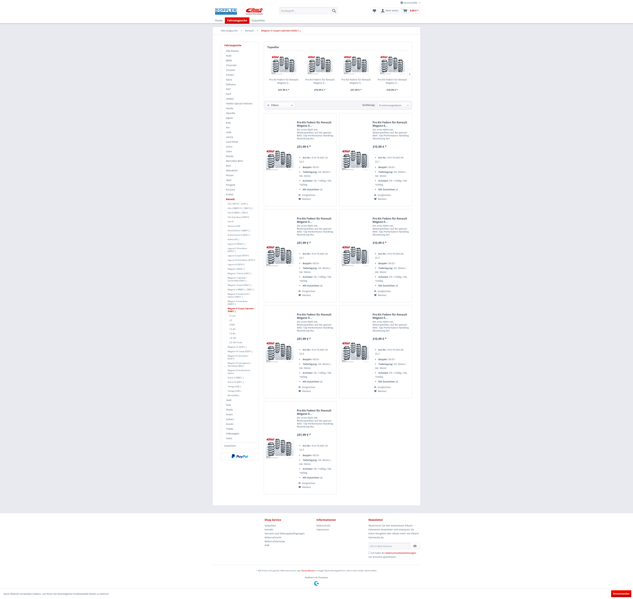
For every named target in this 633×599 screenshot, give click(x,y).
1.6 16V (232, 338)
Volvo (229, 438)
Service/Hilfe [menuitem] (410, 2)
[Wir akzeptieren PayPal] (240, 456)
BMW (229, 60)
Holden (230, 98)
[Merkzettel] (374, 10)
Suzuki (229, 424)
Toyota (229, 428)
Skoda (229, 409)
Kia (227, 127)
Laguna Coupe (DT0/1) (238, 255)
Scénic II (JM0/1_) (236, 377)
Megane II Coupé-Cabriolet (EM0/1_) (241, 310)
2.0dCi (232, 324)
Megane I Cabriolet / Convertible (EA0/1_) (237, 279)
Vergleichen (308, 195)
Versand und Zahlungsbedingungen (285, 533)
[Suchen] (334, 10)
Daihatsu (231, 84)
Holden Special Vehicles (239, 103)
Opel (228, 180)
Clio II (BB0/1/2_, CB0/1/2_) (240, 208)
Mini (228, 165)
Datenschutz (323, 525)
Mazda (229, 156)
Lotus (229, 151)
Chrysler (230, 70)
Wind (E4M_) (233, 395)
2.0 (230, 320)
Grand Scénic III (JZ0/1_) (239, 235)
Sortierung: (368, 105)
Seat (228, 404)
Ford (228, 93)
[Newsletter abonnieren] (415, 546)
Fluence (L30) (234, 226)
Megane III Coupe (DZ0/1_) (240, 351)
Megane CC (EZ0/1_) (237, 347)
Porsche (230, 189)
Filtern (275, 105)
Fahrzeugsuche (232, 45)
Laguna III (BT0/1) (236, 264)
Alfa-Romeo (232, 50)
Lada (228, 132)
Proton (229, 194)
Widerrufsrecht (273, 537)
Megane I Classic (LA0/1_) (240, 273)
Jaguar (229, 117)
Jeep (228, 122)
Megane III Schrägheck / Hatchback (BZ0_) (239, 364)
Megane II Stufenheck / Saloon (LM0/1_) (239, 295)
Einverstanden (621, 593)
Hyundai (230, 113)
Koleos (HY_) (233, 239)
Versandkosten (308, 570)
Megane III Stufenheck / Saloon (239, 372)
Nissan (230, 175)
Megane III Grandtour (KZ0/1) (238, 357)
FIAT (228, 89)
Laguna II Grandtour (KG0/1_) (237, 249)
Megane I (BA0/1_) (236, 269)
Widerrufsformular (275, 541)
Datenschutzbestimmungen (401, 552)
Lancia (229, 137)
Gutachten (230, 445)
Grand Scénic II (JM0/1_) (239, 230)
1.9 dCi (232, 333)
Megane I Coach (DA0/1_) (240, 285)
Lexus (229, 146)
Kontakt (269, 529)
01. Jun (232, 315)
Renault (230, 199)
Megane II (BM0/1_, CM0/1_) (241, 289)
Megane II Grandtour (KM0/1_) (238, 302)
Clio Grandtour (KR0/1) (238, 217)
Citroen (230, 74)
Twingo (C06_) (234, 386)
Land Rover (232, 141)
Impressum (322, 529)
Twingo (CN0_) (234, 391)
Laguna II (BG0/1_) (236, 243)
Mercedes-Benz (234, 160)
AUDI (228, 55)
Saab (228, 400)
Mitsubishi (232, 170)
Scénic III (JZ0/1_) (236, 382)
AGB (267, 545)
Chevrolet (231, 65)
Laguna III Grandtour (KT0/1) (241, 260)
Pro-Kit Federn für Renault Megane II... (283, 81)
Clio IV (230, 221)
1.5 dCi (232, 329)
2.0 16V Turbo (235, 342)
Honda (229, 108)
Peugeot (230, 184)
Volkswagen (232, 433)
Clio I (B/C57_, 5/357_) (238, 203)
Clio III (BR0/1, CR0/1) (238, 212)
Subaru (230, 419)
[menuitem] (308, 10)
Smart (229, 414)
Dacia (229, 79)
